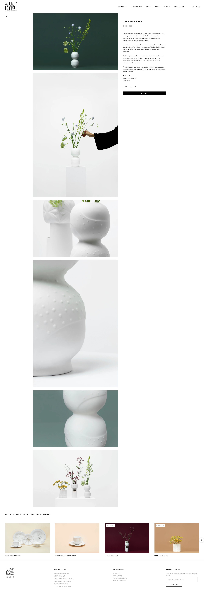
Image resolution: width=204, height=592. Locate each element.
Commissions (136, 6)
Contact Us (179, 6)
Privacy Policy (117, 575)
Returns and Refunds (119, 580)
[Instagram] (10, 577)
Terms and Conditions (120, 578)
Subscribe (174, 584)
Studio (167, 6)
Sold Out (144, 93)
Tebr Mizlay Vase (111, 555)
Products (122, 6)
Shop (148, 6)
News (157, 6)
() (198, 6)
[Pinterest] (13, 577)
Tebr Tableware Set (13, 555)
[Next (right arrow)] (201, 540)
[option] (27, 540)
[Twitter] (7, 577)
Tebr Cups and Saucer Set (65, 555)
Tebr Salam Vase (161, 555)
